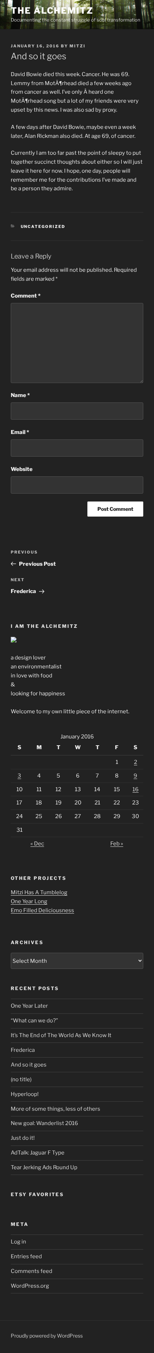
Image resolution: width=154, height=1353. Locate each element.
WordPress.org (30, 1286)
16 (136, 789)
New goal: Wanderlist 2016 (44, 1123)
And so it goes (29, 1065)
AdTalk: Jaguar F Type (37, 1152)
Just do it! (23, 1138)
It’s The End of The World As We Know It (61, 1035)
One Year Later (29, 1006)
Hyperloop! (25, 1094)
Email (20, 432)
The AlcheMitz (52, 10)
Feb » (116, 843)
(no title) (21, 1079)
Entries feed (26, 1256)
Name (20, 395)
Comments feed (31, 1271)
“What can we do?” (34, 1020)
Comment (25, 296)
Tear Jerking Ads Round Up (44, 1167)
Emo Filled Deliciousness (42, 910)
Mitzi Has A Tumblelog (39, 892)
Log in (18, 1241)
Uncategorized (43, 226)
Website (22, 469)
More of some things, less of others (55, 1109)
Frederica (23, 1050)
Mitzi (77, 45)
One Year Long (29, 901)
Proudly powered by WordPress (47, 1336)
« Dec (37, 843)
